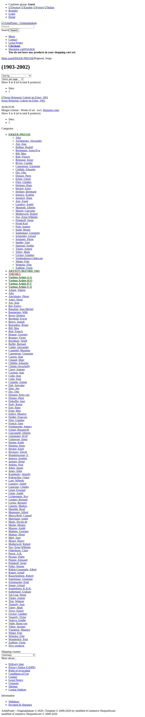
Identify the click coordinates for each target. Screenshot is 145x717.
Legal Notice (15, 42)
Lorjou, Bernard (17, 502)
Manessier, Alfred (18, 512)
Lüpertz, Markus (17, 505)
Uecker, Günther (25, 255)
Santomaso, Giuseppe (28, 232)
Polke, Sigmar (16, 566)
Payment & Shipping (20, 704)
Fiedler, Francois (17, 417)
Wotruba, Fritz (24, 264)
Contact (12, 39)
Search (14, 30)
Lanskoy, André (24, 204)
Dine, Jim (13, 388)
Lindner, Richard (17, 499)
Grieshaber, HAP (18, 436)
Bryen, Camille (24, 163)
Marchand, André (18, 518)
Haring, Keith (16, 442)
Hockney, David (17, 451)
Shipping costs (51, 110)
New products (16, 645)
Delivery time (16, 664)
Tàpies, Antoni (24, 248)
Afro (18, 137)
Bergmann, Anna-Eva (28, 150)
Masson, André (16, 528)
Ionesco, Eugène (25, 194)
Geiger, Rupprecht (18, 429)
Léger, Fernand (16, 490)
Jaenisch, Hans (24, 197)
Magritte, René (16, 509)
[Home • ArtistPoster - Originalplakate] (19, 23)
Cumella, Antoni (17, 382)
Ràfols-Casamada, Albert (22, 569)
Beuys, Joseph (16, 321)
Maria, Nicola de (17, 521)
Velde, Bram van (17, 623)
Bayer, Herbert (16, 315)
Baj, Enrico (14, 305)
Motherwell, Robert (26, 213)
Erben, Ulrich (23, 178)
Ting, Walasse (16, 601)
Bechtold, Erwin (17, 318)
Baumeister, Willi (18, 312)
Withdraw (13, 701)
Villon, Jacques (16, 626)
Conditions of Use (18, 673)
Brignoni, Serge (24, 159)
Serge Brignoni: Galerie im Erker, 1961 (23, 100)
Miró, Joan (14, 537)
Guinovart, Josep (17, 439)
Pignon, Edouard (17, 559)
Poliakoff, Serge (25, 220)
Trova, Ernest (16, 610)
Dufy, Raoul (15, 404)
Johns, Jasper (15, 467)
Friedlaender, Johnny (20, 426)
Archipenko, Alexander (29, 140)
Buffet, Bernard (17, 344)
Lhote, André (15, 493)
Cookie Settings (17, 689)
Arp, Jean (21, 144)
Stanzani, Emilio (25, 245)
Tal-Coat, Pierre (17, 594)
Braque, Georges (17, 334)
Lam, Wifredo (16, 480)
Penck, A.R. (15, 553)
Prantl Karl (22, 223)
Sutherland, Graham (19, 591)
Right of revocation (19, 670)
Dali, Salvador (16, 385)
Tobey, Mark (23, 251)
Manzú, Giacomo (25, 210)
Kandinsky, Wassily (19, 474)
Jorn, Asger (22, 201)
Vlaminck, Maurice (19, 629)
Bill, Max (21, 153)
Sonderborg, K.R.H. (19, 588)
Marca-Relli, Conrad (19, 515)
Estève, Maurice (17, 413)
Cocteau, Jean (16, 372)
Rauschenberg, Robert (20, 575)
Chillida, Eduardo (25, 169)
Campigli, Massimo (19, 350)
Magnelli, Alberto (25, 207)
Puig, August (23, 226)
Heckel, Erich (23, 188)
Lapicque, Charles (18, 486)
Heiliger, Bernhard (26, 191)
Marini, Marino (16, 525)
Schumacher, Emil (18, 582)
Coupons (13, 683)
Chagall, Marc (16, 359)
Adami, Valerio (16, 290)
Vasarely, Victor (17, 617)
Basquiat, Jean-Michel (20, 309)
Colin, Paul (14, 378)
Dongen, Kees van (18, 394)
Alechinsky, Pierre (18, 296)
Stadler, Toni (23, 242)
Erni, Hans (14, 407)
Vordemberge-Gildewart (29, 258)
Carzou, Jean (15, 356)
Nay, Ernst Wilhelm (26, 217)
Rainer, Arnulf (16, 572)
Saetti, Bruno (23, 229)
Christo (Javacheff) (19, 366)
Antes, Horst (15, 299)
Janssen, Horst (16, 461)
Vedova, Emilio (17, 620)
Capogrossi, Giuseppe (28, 166)
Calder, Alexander (18, 347)
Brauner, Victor (17, 337)
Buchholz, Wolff (17, 340)
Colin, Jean (14, 375)
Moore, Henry (16, 540)
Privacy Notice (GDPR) (21, 667)
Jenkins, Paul (15, 464)
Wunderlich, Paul (18, 639)
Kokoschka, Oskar (18, 477)
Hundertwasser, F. (18, 455)
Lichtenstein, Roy (18, 496)
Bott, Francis (23, 156)
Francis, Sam (15, 423)
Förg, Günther (23, 182)
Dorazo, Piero (23, 175)
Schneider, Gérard (26, 236)
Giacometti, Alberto (19, 432)
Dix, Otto (21, 172)
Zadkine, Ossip (24, 267)
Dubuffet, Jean (16, 401)
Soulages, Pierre (25, 239)
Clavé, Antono (16, 369)
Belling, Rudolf (24, 147)
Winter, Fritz (22, 261)
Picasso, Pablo (16, 556)
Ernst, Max (14, 410)
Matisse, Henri (16, 534)
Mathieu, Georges (18, 531)
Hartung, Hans (24, 185)
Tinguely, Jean (16, 604)
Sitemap (13, 686)
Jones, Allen (15, 471)
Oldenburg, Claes (18, 550)
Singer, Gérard (16, 585)
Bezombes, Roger (18, 324)
